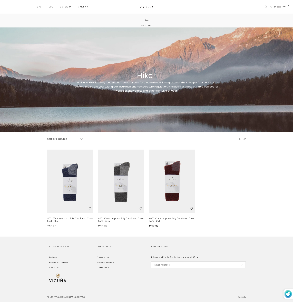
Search (242, 297)
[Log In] (271, 7)
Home (142, 25)
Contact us (54, 267)
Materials (83, 6)
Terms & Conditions (105, 262)
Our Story (65, 6)
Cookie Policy (103, 267)
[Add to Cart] (74, 188)
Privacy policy (103, 257)
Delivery (53, 257)
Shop (39, 6)
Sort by (51, 139)
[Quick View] (65, 188)
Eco (51, 6)
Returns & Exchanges (58, 262)
